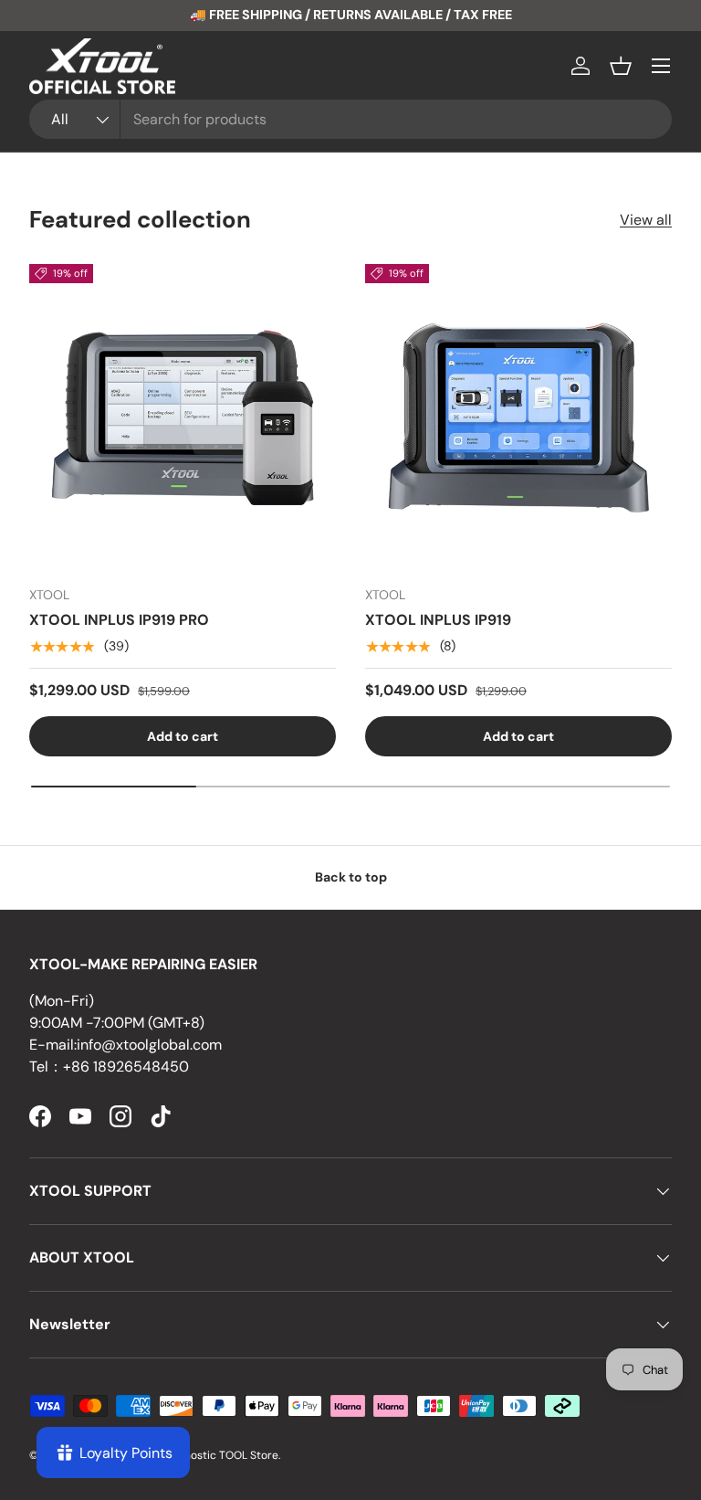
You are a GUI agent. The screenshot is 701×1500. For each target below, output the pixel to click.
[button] (621, 66)
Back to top (351, 877)
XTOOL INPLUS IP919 (438, 619)
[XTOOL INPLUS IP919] (518, 417)
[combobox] (350, 119)
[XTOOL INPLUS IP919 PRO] (182, 417)
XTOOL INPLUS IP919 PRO (119, 619)
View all (646, 219)
